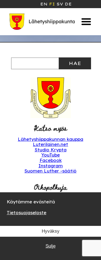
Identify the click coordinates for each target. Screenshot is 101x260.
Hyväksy (51, 231)
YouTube (50, 155)
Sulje (50, 246)
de (68, 4)
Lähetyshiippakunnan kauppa (50, 139)
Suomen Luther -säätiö (50, 171)
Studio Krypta (51, 149)
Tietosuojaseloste (26, 212)
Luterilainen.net (50, 144)
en (43, 4)
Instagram (51, 165)
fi (52, 4)
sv (60, 4)
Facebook (51, 160)
